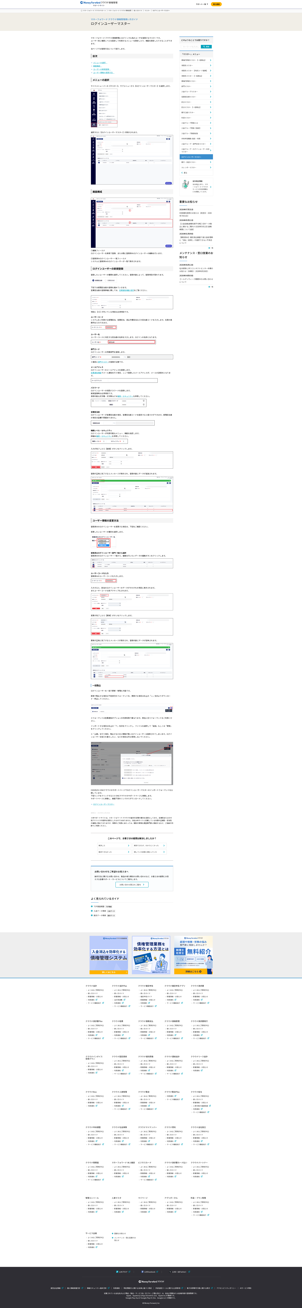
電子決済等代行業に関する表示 (198, 1288)
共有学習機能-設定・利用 (190, 138)
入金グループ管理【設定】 (191, 128)
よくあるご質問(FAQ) (96, 990)
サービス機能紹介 (94, 1003)
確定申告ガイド (146, 996)
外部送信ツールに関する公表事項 (167, 1288)
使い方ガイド (138, 10)
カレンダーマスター (188, 167)
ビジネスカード (144, 1162)
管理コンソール (92, 1197)
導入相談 (216, 4)
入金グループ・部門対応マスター (193, 144)
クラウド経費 (117, 1021)
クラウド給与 (196, 1091)
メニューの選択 (100, 62)
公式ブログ (123, 1272)
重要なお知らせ (120, 1233)
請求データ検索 (100, 915)
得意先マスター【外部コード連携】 (194, 70)
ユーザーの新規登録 (102, 69)
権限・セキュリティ (125, 396)
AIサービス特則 (245, 1288)
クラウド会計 (91, 985)
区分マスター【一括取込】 (191, 107)
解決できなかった (105, 852)
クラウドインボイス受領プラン (94, 1057)
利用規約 (91, 1000)
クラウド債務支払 (145, 1021)
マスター (147, 10)
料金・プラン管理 (198, 1197)
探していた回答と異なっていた (145, 852)
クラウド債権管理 (172, 1021)
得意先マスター (187, 65)
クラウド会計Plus (119, 985)
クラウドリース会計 (199, 1056)
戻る (185, 172)
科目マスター (186, 118)
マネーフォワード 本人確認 (123, 1162)
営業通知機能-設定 (126, 290)
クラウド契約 (170, 1127)
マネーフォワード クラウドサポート (94, 10)
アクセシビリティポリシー (226, 1288)
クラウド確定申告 (145, 985)
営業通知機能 (96, 372)
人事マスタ (116, 1197)
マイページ (143, 1197)
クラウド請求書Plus (94, 1021)
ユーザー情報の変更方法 (103, 72)
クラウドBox (91, 1091)
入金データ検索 (100, 911)
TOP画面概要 (99, 906)
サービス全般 (91, 1233)
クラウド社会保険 (119, 1127)
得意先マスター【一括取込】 (192, 76)
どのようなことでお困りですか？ (195, 40)
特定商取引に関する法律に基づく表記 (138, 1288)
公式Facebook (149, 1272)
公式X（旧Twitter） (179, 1272)
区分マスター (186, 102)
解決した (102, 845)
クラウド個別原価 (145, 1056)
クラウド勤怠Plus (172, 1091)
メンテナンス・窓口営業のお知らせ (125, 1238)
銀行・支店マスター (188, 162)
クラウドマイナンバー (147, 1127)
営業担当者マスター (188, 97)
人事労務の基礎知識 (200, 1106)
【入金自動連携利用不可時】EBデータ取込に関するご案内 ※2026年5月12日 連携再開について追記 (195, 226)
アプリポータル (171, 1197)
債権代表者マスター (188, 81)
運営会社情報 (56, 1288)
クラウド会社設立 (198, 1127)
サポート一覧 (201, 4)
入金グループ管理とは (189, 123)
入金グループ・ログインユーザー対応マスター (195, 150)
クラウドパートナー (199, 1162)
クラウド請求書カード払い (175, 1162)
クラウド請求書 (197, 985)
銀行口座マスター (188, 112)
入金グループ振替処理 (189, 133)
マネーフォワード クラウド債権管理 (119, 10)
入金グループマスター (189, 91)
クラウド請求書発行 (199, 1021)
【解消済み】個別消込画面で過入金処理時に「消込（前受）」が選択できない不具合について (196, 240)
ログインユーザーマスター (103, 804)
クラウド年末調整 (93, 1127)
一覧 (211, 248)
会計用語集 (118, 1000)
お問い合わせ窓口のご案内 (130, 884)
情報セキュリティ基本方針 (97, 1288)
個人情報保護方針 (73, 1288)
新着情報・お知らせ (95, 996)
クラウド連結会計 (172, 1056)
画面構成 (97, 66)
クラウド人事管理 (119, 1091)
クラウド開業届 (92, 1162)
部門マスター (103, 362)
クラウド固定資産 (119, 1056)
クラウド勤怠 (143, 1091)
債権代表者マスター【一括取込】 (193, 60)
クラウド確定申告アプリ (174, 985)
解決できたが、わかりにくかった (146, 845)
